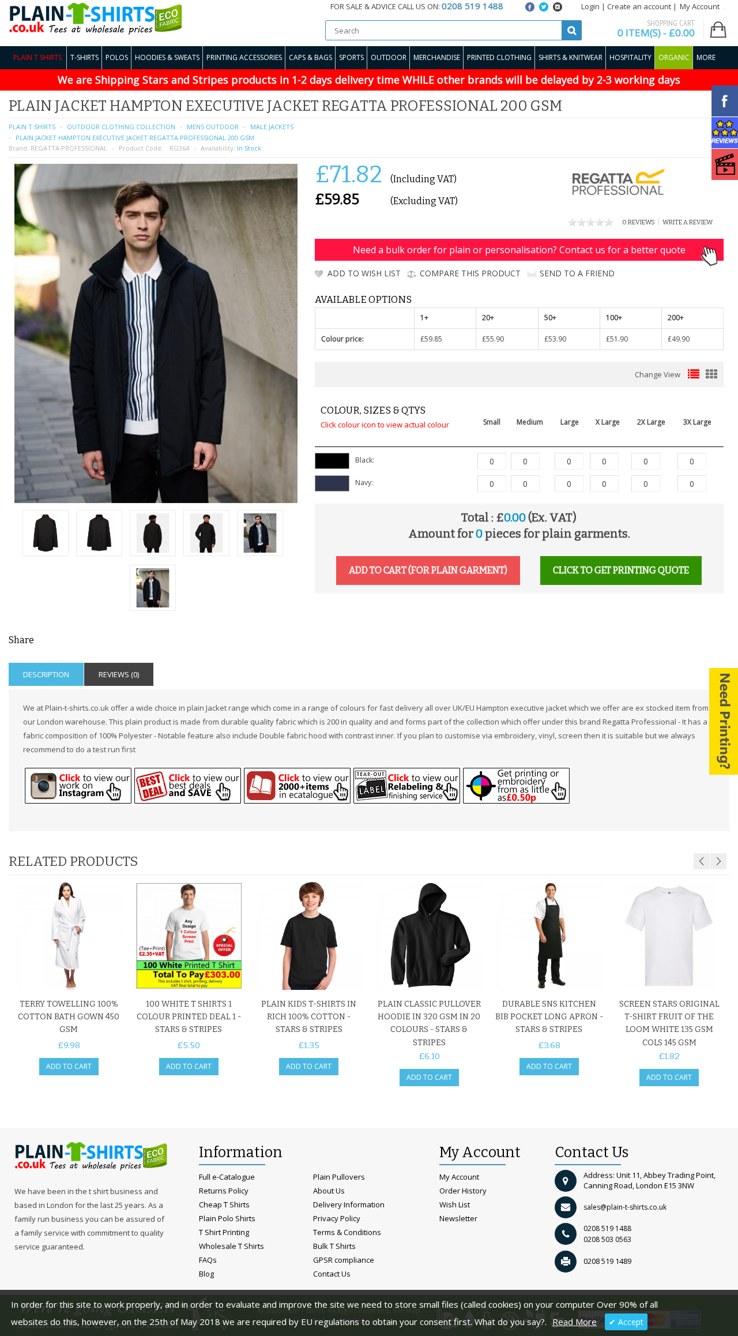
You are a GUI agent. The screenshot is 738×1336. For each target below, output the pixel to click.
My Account (459, 1177)
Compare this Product (470, 273)
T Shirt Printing (224, 1232)
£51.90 (617, 339)
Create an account (639, 6)
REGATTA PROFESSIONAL (69, 148)
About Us (329, 1190)
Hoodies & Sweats (167, 57)
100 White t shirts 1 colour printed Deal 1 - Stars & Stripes (189, 1017)
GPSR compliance (343, 1260)
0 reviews (638, 222)
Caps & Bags (310, 57)
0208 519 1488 (607, 1228)
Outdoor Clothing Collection (121, 126)
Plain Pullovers (339, 1177)
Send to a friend (577, 273)
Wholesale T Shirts (231, 1246)
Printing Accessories (244, 57)
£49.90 (679, 339)
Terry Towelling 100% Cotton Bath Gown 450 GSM (68, 1017)
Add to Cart (69, 1066)
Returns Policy (223, 1190)
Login (590, 6)
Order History (463, 1190)
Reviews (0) (119, 674)
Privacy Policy (336, 1218)
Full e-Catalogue (227, 1177)
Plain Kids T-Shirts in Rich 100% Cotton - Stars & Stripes (308, 1017)
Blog (206, 1274)
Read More (574, 1321)
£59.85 (431, 339)
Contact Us (332, 1274)
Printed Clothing (499, 57)
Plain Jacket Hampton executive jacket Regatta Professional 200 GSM (135, 137)
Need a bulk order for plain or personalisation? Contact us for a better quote (519, 249)
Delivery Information (349, 1204)
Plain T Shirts (37, 57)
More (706, 57)
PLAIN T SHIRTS (32, 126)
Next (718, 861)
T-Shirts (84, 57)
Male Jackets (271, 126)
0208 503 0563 (607, 1239)
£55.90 (493, 339)
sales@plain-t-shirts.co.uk (625, 1207)
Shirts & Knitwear (571, 57)
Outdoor (388, 57)
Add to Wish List (364, 273)
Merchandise (436, 57)
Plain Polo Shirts (227, 1218)
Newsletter (458, 1218)
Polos (117, 57)
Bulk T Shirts (334, 1246)
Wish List (454, 1204)
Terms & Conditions (347, 1232)
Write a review (687, 222)
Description (46, 674)
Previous (702, 861)
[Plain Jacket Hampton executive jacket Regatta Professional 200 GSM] (45, 534)
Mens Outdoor (213, 126)
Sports (351, 57)
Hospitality (630, 57)
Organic (674, 57)
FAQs (208, 1260)
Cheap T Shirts (224, 1204)
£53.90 (555, 339)
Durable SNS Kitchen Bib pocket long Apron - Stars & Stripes (549, 1017)
